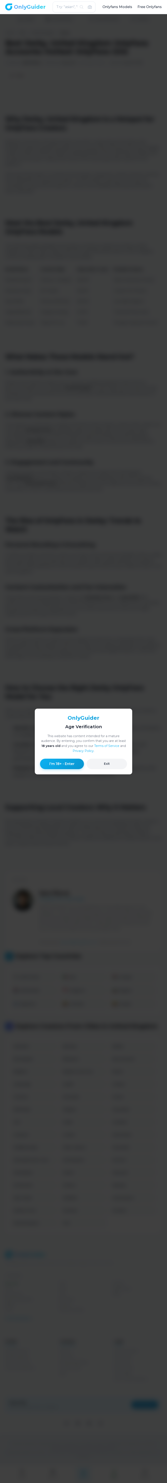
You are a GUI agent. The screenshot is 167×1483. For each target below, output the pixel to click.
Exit (107, 764)
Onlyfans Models (117, 7)
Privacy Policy (83, 751)
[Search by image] (90, 7)
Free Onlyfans (149, 7)
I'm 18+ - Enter (62, 764)
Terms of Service (106, 746)
